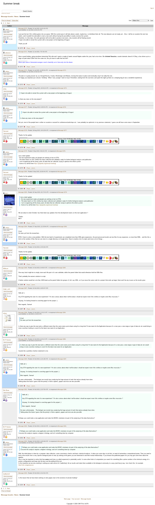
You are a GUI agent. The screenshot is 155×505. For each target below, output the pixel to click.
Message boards (7, 16)
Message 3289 (22, 339)
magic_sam (6, 289)
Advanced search (5, 13)
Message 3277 (22, 107)
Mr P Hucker (7, 340)
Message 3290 (22, 359)
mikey (5, 313)
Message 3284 (22, 226)
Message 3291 (22, 389)
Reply (28, 48)
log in (152, 8)
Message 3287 (22, 288)
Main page (67, 499)
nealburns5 (6, 474)
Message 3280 (22, 171)
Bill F (6, 193)
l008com (5, 268)
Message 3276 (22, 88)
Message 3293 (22, 441)
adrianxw (8, 53)
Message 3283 (22, 192)
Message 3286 (22, 267)
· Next (8, 23)
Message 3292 (22, 426)
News (16, 16)
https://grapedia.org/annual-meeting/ (45, 163)
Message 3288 (22, 312)
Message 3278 (22, 130)
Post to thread (6, 20)
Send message (8, 34)
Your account (76, 499)
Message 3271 (22, 51)
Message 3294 (22, 473)
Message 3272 (22, 70)
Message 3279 (22, 151)
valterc (7, 29)
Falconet (5, 131)
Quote (33, 48)
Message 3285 (22, 247)
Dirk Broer (6, 390)
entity (4, 89)
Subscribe (15, 20)
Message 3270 (22, 28)
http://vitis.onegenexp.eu (26, 465)
